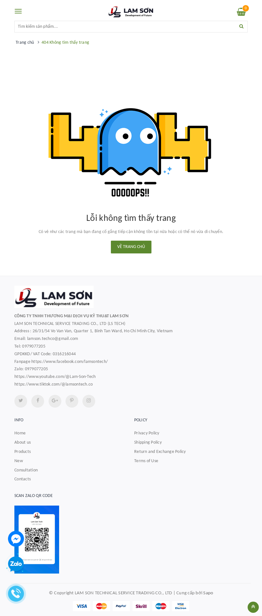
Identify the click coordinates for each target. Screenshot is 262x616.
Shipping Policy (148, 442)
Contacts (22, 479)
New (18, 461)
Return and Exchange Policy (160, 451)
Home (20, 433)
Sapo (208, 593)
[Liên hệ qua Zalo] (16, 564)
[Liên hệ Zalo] (131, 540)
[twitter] (20, 401)
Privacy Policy (146, 433)
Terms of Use (146, 461)
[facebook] (37, 401)
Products (22, 451)
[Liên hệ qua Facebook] (16, 538)
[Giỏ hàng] (241, 13)
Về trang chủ (131, 246)
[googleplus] (55, 401)
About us (22, 442)
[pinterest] (88, 401)
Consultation (26, 470)
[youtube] (72, 401)
